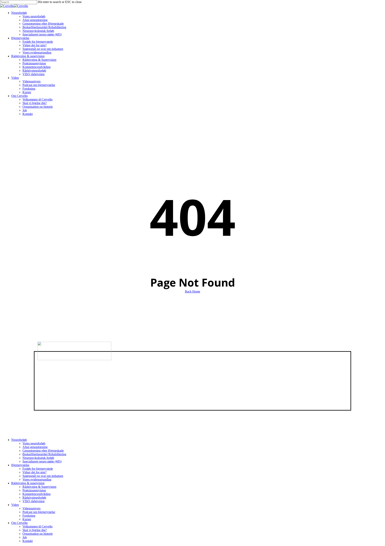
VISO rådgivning (33, 501)
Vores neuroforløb (33, 443)
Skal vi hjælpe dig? (34, 530)
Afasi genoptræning (35, 447)
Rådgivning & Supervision (39, 486)
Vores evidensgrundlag (36, 479)
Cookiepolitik (216, 356)
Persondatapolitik (218, 363)
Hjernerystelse (20, 465)
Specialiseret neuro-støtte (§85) (42, 461)
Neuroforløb (19, 439)
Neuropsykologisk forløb (38, 458)
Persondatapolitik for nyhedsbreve (229, 367)
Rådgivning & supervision (28, 483)
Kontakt (27, 541)
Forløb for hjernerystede (37, 468)
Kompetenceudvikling (36, 494)
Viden (15, 504)
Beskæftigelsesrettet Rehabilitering (44, 454)
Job (24, 537)
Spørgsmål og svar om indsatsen (42, 476)
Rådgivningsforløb (34, 497)
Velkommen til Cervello (37, 526)
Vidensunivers (31, 508)
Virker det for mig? (34, 472)
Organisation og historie (37, 533)
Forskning (28, 515)
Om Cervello (19, 523)
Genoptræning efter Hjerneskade (43, 450)
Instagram (54, 400)
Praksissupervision (34, 490)
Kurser (26, 519)
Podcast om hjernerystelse (38, 512)
